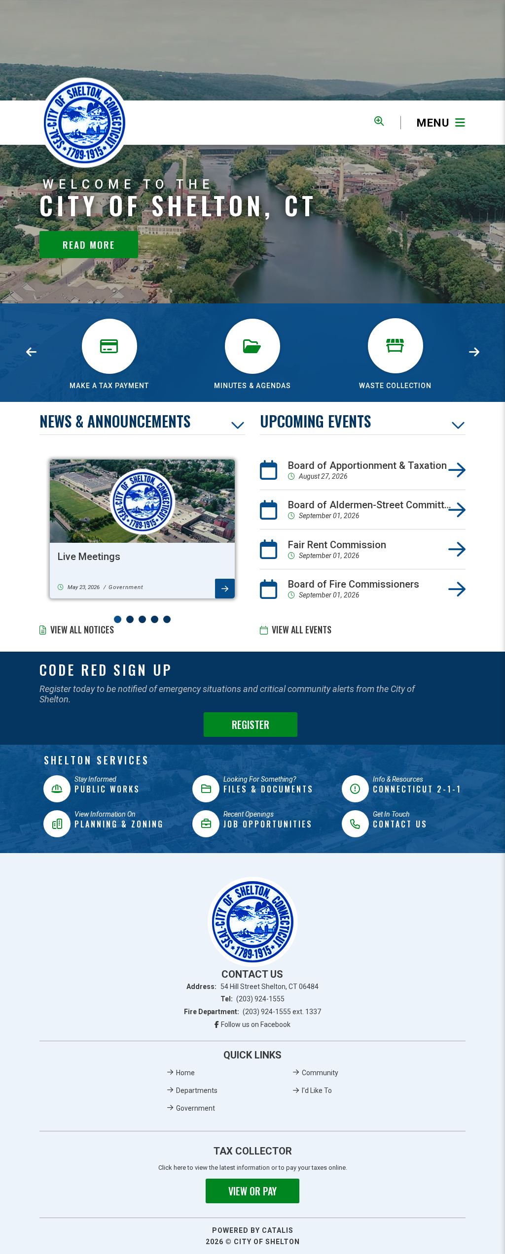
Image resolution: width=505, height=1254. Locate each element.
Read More (89, 244)
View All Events (301, 629)
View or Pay (252, 1191)
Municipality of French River (84, 122)
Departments (196, 1090)
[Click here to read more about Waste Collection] (395, 315)
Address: (252, 986)
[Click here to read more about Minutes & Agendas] (252, 315)
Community (320, 1073)
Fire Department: (253, 1012)
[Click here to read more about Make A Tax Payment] (109, 315)
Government (195, 1108)
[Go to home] (253, 922)
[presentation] (31, 353)
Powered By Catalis (252, 1230)
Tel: (252, 999)
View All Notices (82, 629)
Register (250, 724)
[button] (117, 619)
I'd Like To (317, 1090)
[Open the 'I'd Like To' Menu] (379, 121)
